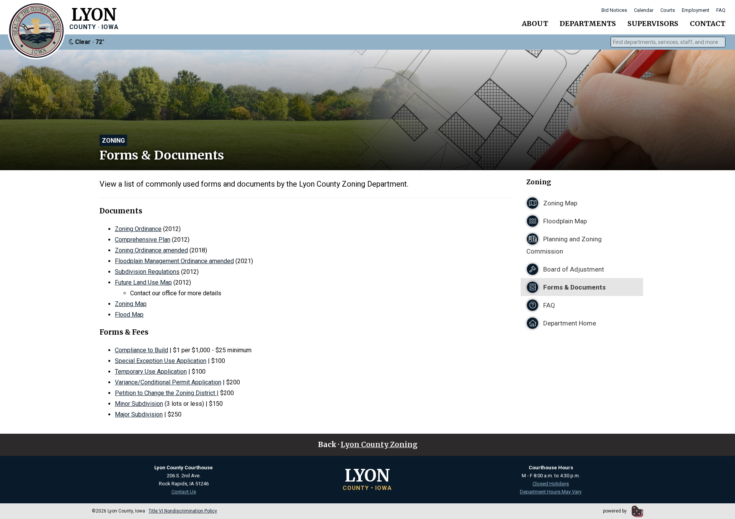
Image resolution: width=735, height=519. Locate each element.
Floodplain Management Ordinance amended (174, 261)
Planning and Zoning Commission (564, 245)
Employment (695, 10)
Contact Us (184, 492)
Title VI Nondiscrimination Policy (183, 511)
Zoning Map (131, 303)
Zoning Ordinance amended (151, 250)
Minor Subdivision (139, 403)
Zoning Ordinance (138, 229)
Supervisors (652, 23)
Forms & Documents (574, 287)
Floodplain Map (564, 221)
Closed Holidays (550, 483)
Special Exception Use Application (160, 360)
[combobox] (668, 42)
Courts (667, 10)
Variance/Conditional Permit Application (168, 382)
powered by (615, 511)
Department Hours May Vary (550, 492)
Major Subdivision (139, 414)
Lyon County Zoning (379, 444)
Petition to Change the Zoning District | (167, 393)
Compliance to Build (141, 350)
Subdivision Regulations (147, 271)
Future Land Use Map (143, 282)
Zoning (113, 140)
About (535, 23)
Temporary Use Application (151, 371)
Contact (707, 23)
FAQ (720, 10)
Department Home (569, 323)
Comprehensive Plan (142, 239)
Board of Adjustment (573, 269)
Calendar (643, 10)
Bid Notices (614, 10)
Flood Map (129, 314)
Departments (588, 23)
